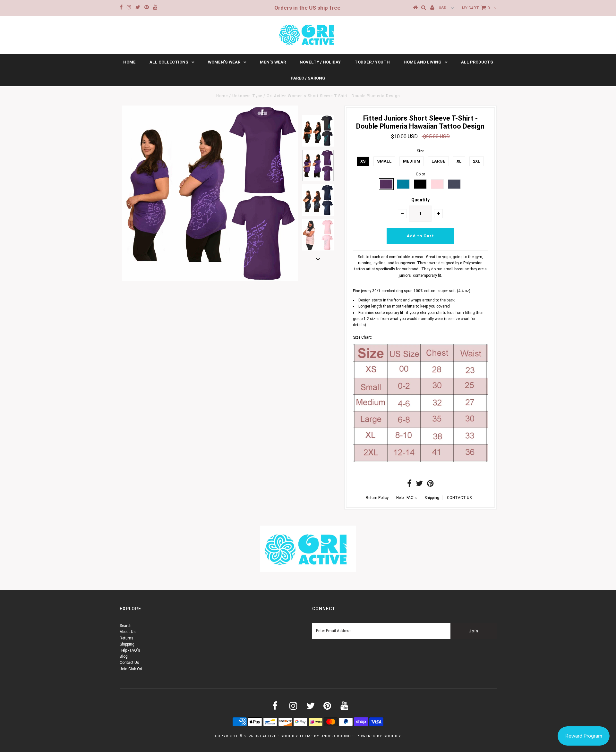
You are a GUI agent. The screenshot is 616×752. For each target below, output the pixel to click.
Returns (126, 638)
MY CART (476, 8)
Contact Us (129, 662)
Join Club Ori (131, 669)
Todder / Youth (372, 62)
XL (459, 161)
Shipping (431, 497)
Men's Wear (273, 62)
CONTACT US (459, 497)
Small (384, 161)
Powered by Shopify (378, 736)
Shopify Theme (296, 736)
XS (363, 161)
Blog (124, 656)
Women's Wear (224, 62)
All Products (477, 62)
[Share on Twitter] (419, 485)
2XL (476, 161)
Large (438, 161)
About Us (128, 631)
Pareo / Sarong (308, 78)
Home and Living (422, 62)
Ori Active (265, 736)
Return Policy (377, 497)
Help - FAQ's (406, 497)
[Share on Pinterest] (430, 485)
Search (126, 625)
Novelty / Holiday (320, 62)
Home (129, 62)
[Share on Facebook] (409, 485)
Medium (411, 161)
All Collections (169, 62)
